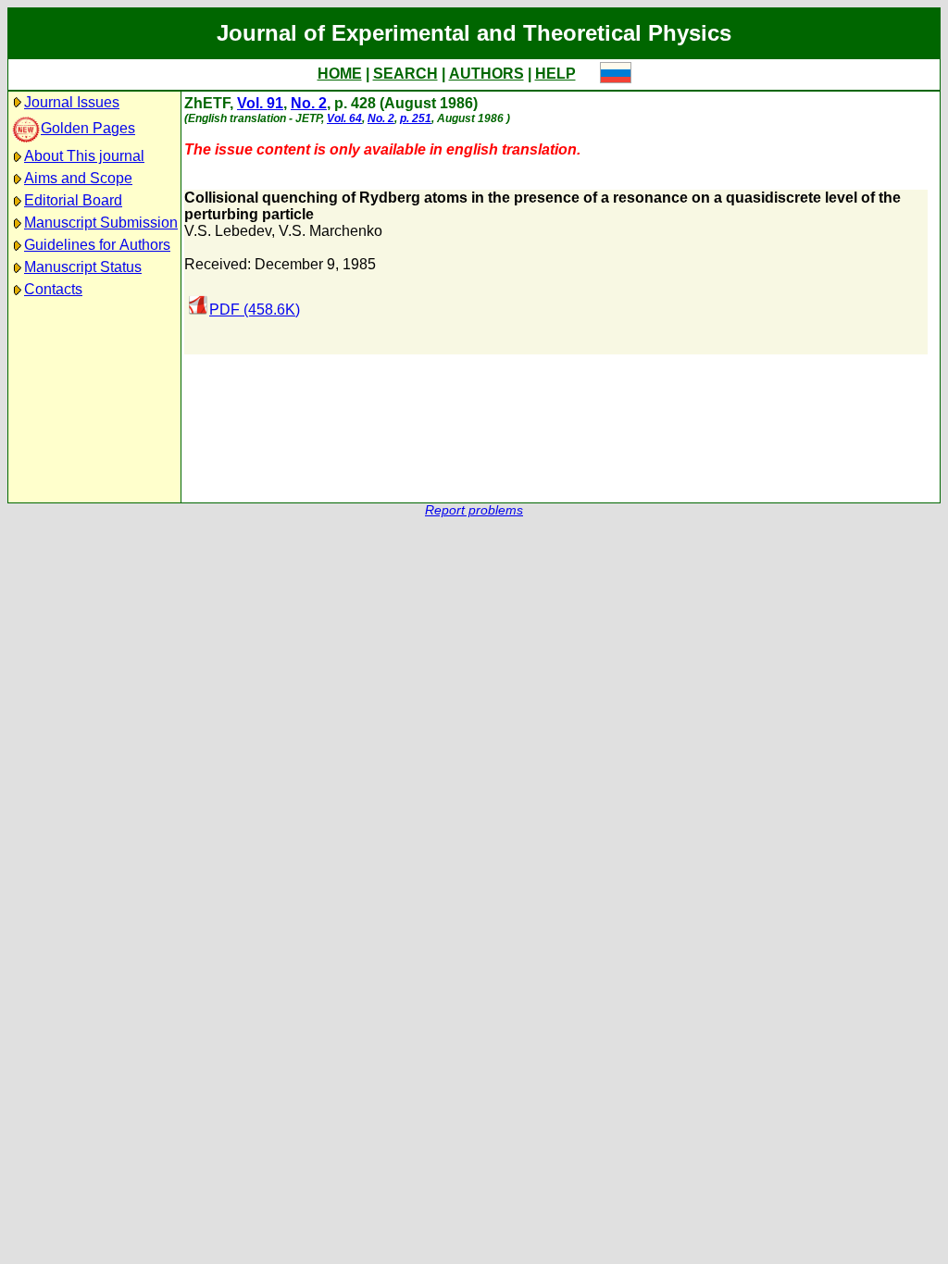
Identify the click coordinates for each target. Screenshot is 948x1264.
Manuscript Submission (101, 222)
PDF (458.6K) (254, 309)
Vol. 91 (260, 103)
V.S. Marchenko (330, 231)
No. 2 (309, 103)
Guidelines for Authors (97, 245)
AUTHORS (486, 73)
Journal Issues (71, 102)
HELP (555, 73)
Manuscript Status (83, 267)
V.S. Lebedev (227, 231)
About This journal (84, 156)
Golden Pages (88, 128)
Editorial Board (73, 200)
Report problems (474, 510)
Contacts (53, 289)
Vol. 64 (344, 118)
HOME (340, 73)
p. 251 (415, 118)
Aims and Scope (78, 178)
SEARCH (405, 73)
